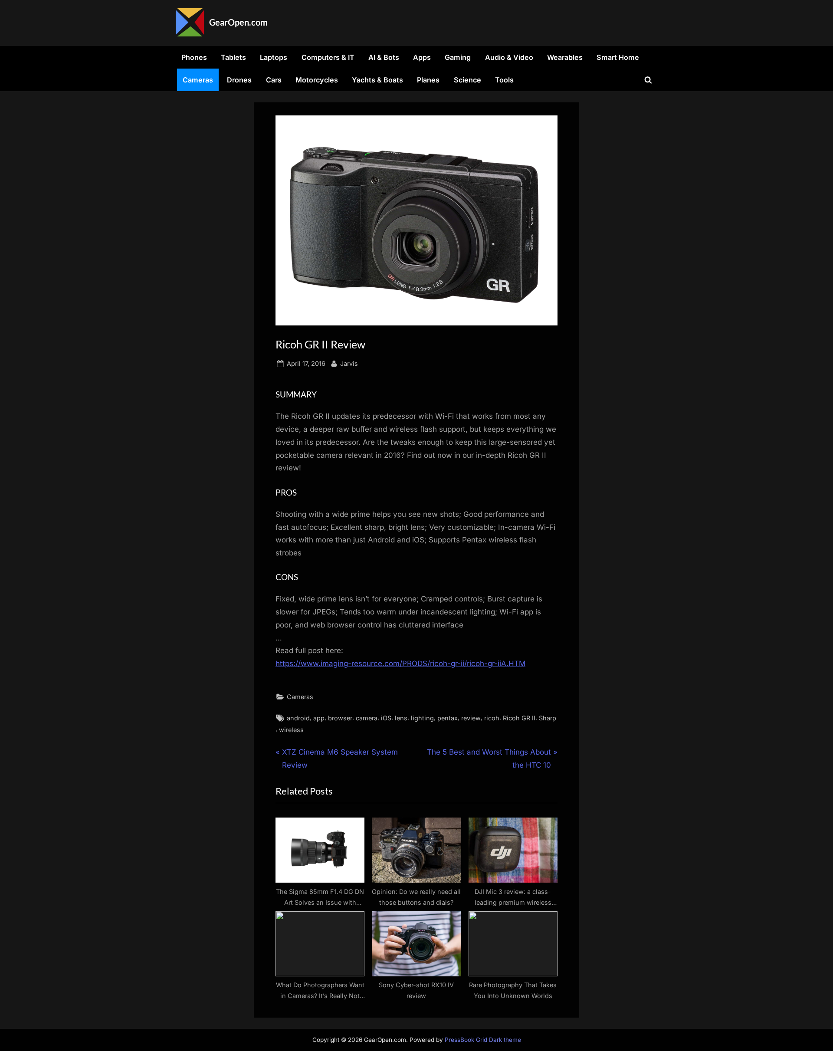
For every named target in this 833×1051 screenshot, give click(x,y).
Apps (422, 57)
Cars (274, 80)
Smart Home (618, 57)
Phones (194, 57)
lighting (422, 718)
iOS (386, 718)
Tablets (233, 57)
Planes (428, 80)
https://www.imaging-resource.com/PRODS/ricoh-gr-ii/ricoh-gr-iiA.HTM (400, 663)
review (471, 718)
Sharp (547, 718)
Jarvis (349, 363)
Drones (239, 80)
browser (340, 718)
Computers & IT (328, 57)
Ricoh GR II (519, 718)
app (319, 718)
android (298, 718)
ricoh (491, 718)
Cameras (198, 80)
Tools (504, 80)
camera (366, 718)
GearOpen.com (238, 22)
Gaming (458, 57)
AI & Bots (383, 57)
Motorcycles (316, 80)
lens (401, 718)
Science (467, 80)
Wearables (565, 57)
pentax (447, 718)
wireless (291, 729)
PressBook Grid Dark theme (483, 1039)
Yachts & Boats (377, 80)
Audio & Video (509, 57)
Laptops (273, 57)
